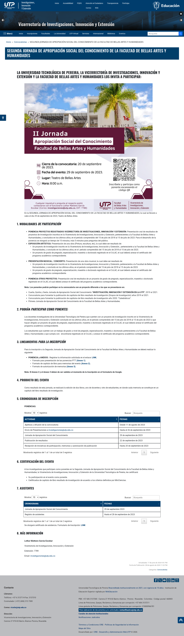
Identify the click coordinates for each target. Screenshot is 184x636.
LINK (94, 357)
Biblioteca (111, 34)
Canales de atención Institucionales (93, 614)
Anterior (3, 20)
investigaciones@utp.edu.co (60, 430)
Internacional (98, 34)
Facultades (45, 34)
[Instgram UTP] (168, 580)
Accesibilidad (68, 3)
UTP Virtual (73, 34)
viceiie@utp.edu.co (18, 607)
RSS (96, 8)
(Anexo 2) (85, 363)
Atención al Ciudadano (94, 3)
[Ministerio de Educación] (160, 6)
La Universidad (59, 34)
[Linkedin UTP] (173, 580)
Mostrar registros (35, 413)
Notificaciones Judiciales (89, 617)
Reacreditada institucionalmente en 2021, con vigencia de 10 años (136, 588)
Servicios (85, 34)
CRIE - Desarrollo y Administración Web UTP (112, 632)
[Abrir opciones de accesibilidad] (3, 117)
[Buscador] (180, 34)
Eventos (122, 34)
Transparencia (112, 3)
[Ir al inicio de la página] (180, 620)
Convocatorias (20, 42)
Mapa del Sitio (85, 628)
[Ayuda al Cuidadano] (177, 580)
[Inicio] (181, 620)
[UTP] (10, 5)
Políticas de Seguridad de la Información (122, 625)
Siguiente (181, 20)
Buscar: (128, 413)
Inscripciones (32, 34)
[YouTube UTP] (164, 580)
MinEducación (111, 592)
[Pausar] (181, 14)
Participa (125, 3)
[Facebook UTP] (156, 580)
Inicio (57, 3)
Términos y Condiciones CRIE (91, 625)
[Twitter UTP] (160, 580)
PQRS (79, 3)
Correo (88, 8)
